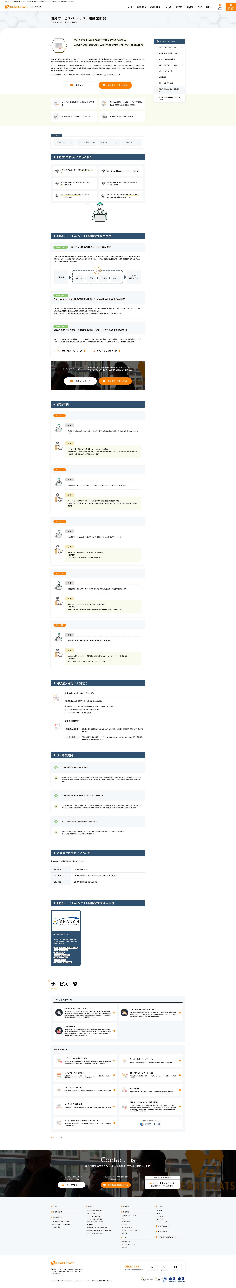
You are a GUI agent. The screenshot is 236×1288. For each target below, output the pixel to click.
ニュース (124, 1233)
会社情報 (126, 1212)
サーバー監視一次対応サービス (95, 1210)
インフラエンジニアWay (128, 1244)
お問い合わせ (162, 1232)
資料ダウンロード (83, 85)
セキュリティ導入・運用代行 (94, 1219)
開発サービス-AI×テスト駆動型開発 (97, 1227)
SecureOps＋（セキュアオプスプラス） (62, 1221)
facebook (175, 1270)
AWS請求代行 (56, 1227)
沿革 (123, 1219)
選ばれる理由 (57, 1212)
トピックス (160, 1219)
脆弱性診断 (90, 1225)
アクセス (124, 1224)
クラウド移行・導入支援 (93, 1216)
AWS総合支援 (58, 1217)
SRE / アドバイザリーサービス (95, 1222)
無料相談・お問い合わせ (118, 85)
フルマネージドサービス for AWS (61, 1224)
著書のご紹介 (126, 1221)
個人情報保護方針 (127, 1227)
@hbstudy (163, 1270)
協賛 (158, 1213)
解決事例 (104, 142)
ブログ (125, 1237)
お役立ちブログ (126, 1241)
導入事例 (126, 1206)
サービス (91, 1206)
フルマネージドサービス (93, 1213)
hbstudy (125, 1247)
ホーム (55, 1206)
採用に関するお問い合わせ (167, 1237)
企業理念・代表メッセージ (129, 1216)
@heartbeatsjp (152, 1270)
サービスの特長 (84, 142)
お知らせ (159, 1210)
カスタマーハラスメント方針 (129, 1230)
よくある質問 (127, 142)
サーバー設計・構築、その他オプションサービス (100, 1230)
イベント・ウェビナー (162, 1222)
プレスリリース (161, 1216)
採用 (207, 7)
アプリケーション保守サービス (95, 1233)
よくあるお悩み (61, 142)
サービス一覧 (57, 1137)
